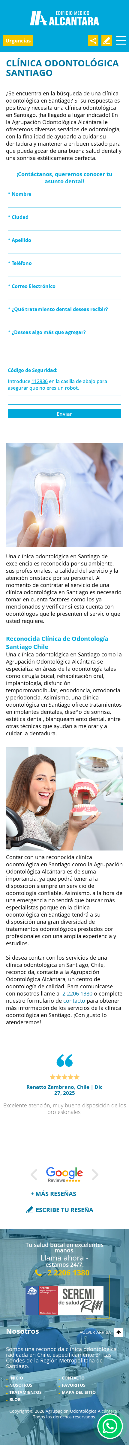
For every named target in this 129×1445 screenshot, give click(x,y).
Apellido (19, 240)
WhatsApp (110, 1426)
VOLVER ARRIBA (95, 1332)
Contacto (73, 1378)
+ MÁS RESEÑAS (53, 1194)
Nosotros (20, 1385)
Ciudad (18, 217)
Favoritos (74, 1385)
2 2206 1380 (77, 993)
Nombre (19, 194)
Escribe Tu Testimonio (106, 40)
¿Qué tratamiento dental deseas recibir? (58, 309)
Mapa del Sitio (79, 1392)
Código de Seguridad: (33, 370)
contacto (74, 1000)
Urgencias (18, 40)
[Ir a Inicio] (64, 18)
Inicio (16, 1378)
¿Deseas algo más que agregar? (47, 332)
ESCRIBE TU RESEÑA (64, 1210)
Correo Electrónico (32, 286)
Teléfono (20, 263)
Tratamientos (25, 1392)
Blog (15, 1399)
